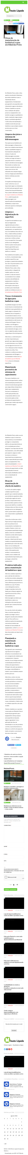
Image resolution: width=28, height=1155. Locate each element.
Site (5, 860)
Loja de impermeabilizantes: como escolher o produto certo (13, 914)
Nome (6, 846)
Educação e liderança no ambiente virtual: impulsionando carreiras (13, 962)
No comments (12, 32)
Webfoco (6, 1150)
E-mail (6, 854)
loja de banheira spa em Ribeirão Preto (13, 359)
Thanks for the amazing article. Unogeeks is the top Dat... (13, 1087)
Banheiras (8, 20)
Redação (10, 21)
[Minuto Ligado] (14, 12)
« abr (5, 1143)
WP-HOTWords (18, 1153)
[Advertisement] (16, 59)
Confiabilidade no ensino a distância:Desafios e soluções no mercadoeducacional (13, 987)
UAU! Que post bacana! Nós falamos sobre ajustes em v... (17, 1096)
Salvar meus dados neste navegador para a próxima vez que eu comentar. (14, 871)
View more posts (15, 739)
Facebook (22, 23)
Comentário (8, 825)
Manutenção (16, 20)
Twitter (15, 23)
